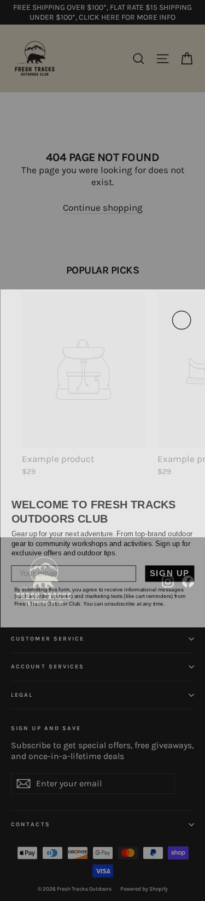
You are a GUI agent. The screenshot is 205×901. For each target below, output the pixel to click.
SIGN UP (169, 566)
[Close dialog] (181, 313)
